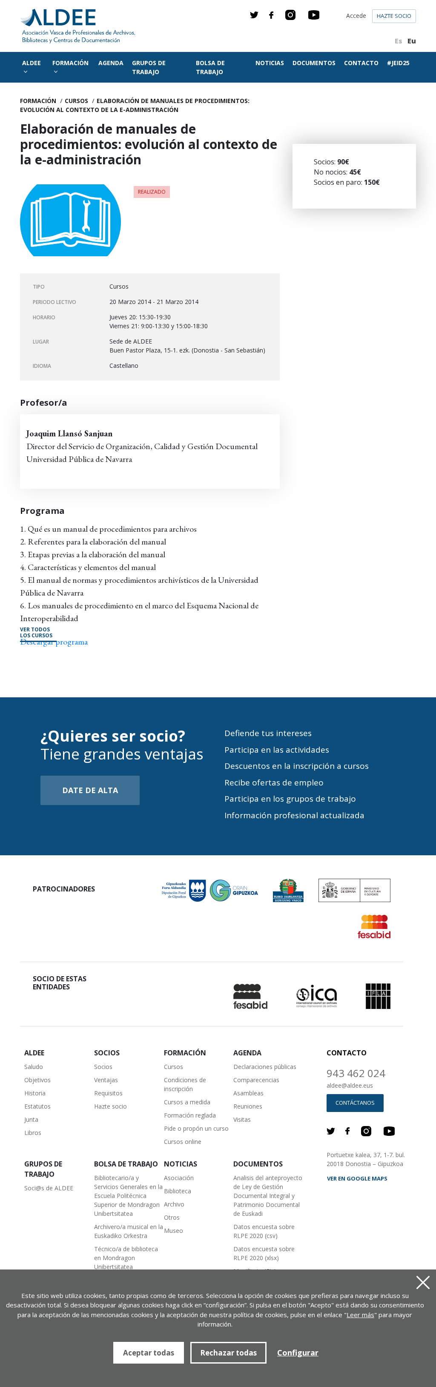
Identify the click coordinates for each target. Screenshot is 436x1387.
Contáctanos (355, 1102)
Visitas (242, 1119)
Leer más (360, 1314)
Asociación (179, 1178)
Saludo (33, 1067)
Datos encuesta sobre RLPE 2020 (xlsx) (264, 1253)
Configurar (297, 1352)
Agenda (110, 63)
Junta (31, 1119)
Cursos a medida (187, 1102)
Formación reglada (190, 1115)
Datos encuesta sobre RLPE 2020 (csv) (264, 1231)
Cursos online (182, 1142)
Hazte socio (394, 16)
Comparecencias (256, 1080)
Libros (32, 1133)
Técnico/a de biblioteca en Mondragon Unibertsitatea (126, 1258)
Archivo (174, 1204)
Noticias (269, 63)
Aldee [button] (31, 63)
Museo (173, 1231)
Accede (356, 15)
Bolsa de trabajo (210, 67)
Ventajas (106, 1080)
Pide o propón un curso (196, 1128)
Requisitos (108, 1093)
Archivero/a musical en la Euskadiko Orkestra (128, 1231)
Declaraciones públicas (264, 1067)
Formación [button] (70, 63)
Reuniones (247, 1106)
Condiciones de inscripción (185, 1084)
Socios (103, 1067)
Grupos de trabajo (149, 67)
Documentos (314, 63)
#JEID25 (398, 63)
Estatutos (37, 1106)
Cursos (76, 101)
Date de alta (90, 790)
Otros (172, 1217)
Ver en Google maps (357, 1178)
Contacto (361, 63)
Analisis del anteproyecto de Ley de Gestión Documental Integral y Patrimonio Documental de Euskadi (267, 1196)
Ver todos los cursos (36, 633)
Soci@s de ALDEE (48, 1188)
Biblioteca (177, 1191)
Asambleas (248, 1093)
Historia (35, 1093)
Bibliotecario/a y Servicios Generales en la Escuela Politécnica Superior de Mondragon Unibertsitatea (128, 1196)
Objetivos (37, 1080)
